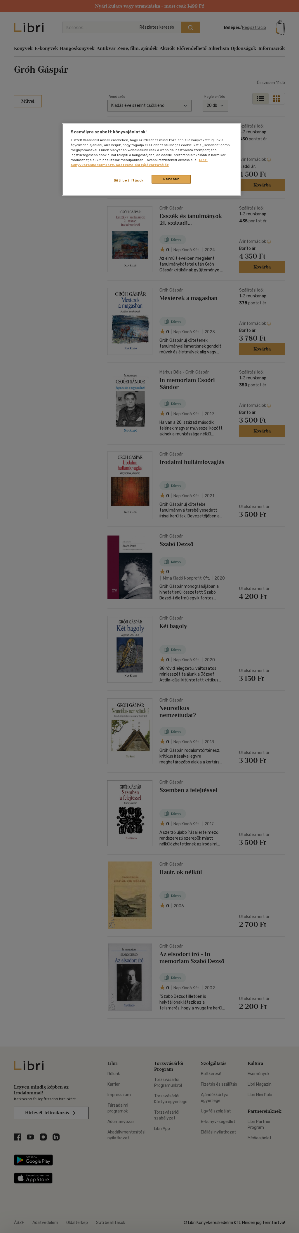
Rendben (171, 179)
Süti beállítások (129, 180)
